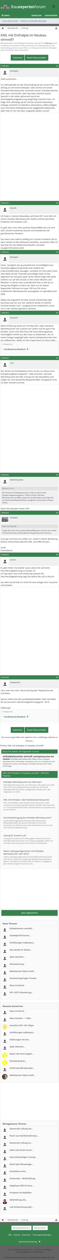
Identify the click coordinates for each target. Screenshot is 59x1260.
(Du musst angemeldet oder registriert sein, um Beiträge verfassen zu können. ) (30, 739)
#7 (57, 513)
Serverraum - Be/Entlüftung (22, 1178)
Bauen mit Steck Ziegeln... (22, 1053)
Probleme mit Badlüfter (21, 1192)
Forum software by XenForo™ (20, 1249)
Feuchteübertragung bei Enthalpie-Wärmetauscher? (27, 817)
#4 (57, 313)
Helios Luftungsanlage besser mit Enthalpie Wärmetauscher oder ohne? (23, 852)
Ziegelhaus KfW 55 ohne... (22, 1185)
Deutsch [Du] (39, 1228)
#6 (57, 475)
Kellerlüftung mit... (18, 1199)
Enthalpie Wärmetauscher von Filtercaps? (22, 782)
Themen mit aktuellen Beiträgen (33, 21)
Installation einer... (18, 1171)
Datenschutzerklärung (28, 1241)
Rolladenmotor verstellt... (22, 928)
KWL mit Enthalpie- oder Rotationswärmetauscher (26, 799)
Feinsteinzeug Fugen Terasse (23, 978)
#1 (57, 66)
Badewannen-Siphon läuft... (23, 971)
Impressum (26, 1235)
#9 (57, 677)
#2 (57, 203)
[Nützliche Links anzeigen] (56, 28)
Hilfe (10, 1235)
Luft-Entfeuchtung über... (21, 1207)
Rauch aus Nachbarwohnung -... (24, 1135)
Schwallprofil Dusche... (20, 935)
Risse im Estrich (17, 985)
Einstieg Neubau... (18, 1061)
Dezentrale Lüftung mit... (21, 1128)
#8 (57, 555)
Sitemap (16, 1235)
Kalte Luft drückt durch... (21, 1150)
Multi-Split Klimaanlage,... (22, 1164)
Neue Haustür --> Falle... (21, 1018)
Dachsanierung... (17, 964)
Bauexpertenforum (21, 1228)
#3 (57, 252)
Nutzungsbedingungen (42, 1235)
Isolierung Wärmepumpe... (22, 1068)
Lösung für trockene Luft (14, 835)
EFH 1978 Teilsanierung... (21, 992)
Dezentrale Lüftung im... (21, 1143)
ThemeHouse (37, 1252)
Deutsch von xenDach (42, 1249)
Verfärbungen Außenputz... (22, 942)
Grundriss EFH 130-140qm (22, 1025)
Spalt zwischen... (17, 957)
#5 (57, 358)
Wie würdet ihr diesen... (21, 949)
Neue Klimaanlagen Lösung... (23, 1157)
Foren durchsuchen (10, 21)
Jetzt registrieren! (29, 913)
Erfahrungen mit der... (20, 1039)
